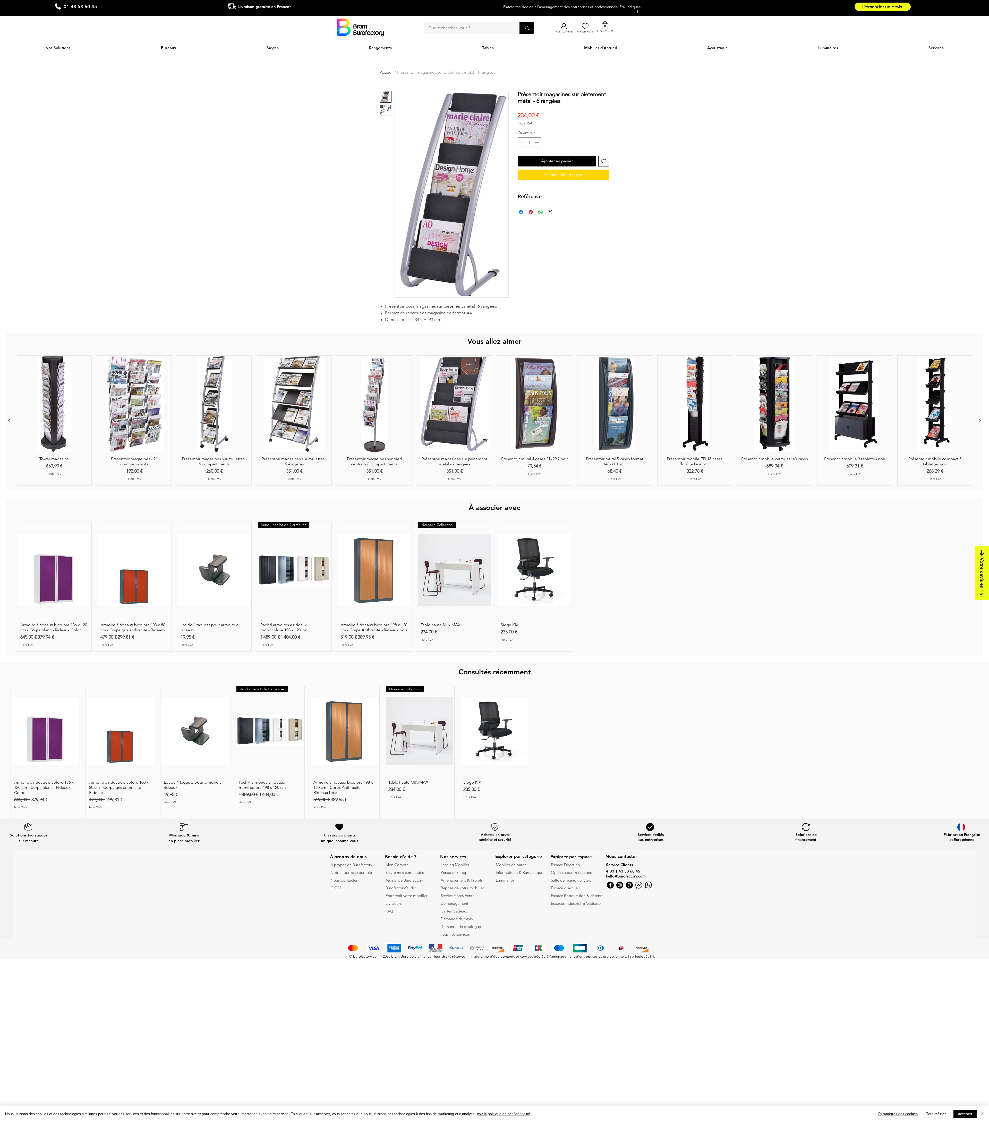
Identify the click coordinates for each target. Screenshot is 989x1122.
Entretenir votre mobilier (407, 895)
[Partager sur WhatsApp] (541, 212)
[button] (605, 25)
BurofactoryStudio (401, 887)
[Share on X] (550, 212)
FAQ (389, 911)
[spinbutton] (529, 142)
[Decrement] (521, 142)
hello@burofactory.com (626, 876)
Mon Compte (397, 864)
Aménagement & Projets (462, 880)
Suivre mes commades (405, 872)
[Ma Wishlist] (585, 26)
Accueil (387, 72)
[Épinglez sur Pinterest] (531, 212)
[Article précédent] (9, 420)
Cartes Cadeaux (454, 911)
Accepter (965, 1113)
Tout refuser (936, 1113)
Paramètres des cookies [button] (898, 1113)
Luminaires (505, 880)
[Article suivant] (980, 420)
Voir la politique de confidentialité (503, 1113)
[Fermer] (983, 1114)
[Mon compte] (563, 26)
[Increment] (537, 142)
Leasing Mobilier (455, 864)
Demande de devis (457, 918)
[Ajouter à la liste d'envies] (603, 161)
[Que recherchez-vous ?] (526, 28)
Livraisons (394, 903)
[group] (494, 420)
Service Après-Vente (457, 895)
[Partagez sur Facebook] (521, 212)
